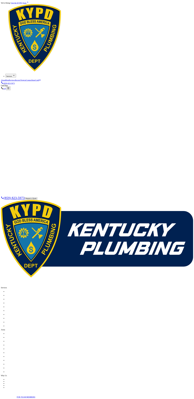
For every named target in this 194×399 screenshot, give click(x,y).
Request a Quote (10, 120)
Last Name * (8, 126)
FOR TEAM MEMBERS (26, 397)
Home (7, 94)
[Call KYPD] (2, 89)
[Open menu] (8, 88)
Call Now (4, 85)
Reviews (12, 80)
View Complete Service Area (15, 372)
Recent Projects (20, 80)
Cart (37, 80)
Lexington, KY (37, 286)
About (3, 80)
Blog (7, 80)
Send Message (10, 146)
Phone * (7, 131)
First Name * (8, 124)
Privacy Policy (6, 397)
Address (10, 133)
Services (9, 76)
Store (33, 80)
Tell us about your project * (14, 136)
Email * (7, 129)
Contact (29, 80)
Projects (8, 99)
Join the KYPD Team (18, 3)
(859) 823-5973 (9, 83)
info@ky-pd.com (23, 286)
